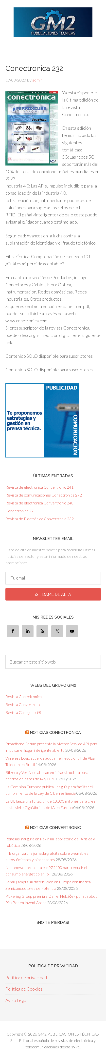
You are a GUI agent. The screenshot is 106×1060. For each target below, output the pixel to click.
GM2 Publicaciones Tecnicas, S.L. (53, 22)
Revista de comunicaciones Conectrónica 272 (43, 495)
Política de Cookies (23, 989)
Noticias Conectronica (55, 732)
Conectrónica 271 (20, 510)
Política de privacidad (26, 977)
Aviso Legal (16, 1000)
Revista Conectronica (23, 696)
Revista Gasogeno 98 (23, 712)
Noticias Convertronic (55, 827)
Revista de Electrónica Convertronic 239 (39, 518)
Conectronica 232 (34, 68)
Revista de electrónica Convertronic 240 (39, 502)
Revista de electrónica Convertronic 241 (39, 487)
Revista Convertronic (23, 704)
